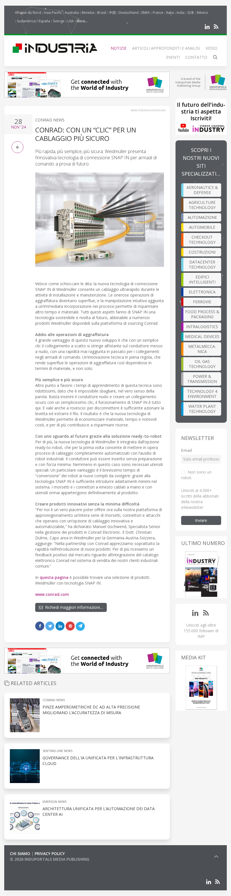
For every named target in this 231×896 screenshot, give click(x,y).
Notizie (118, 48)
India (181, 12)
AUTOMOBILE (202, 227)
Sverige (59, 21)
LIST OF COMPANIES (29, 864)
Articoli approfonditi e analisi (166, 48)
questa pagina (54, 577)
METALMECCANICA (202, 349)
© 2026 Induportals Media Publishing (49, 859)
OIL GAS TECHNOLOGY (202, 364)
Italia (170, 12)
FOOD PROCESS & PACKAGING (202, 314)
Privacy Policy (50, 853)
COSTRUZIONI (202, 252)
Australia (72, 12)
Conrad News (50, 120)
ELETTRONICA (202, 292)
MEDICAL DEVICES (202, 336)
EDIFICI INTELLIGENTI (202, 279)
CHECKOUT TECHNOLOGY (202, 239)
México (202, 12)
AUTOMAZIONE (202, 217)
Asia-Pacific (53, 12)
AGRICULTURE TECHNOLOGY (202, 205)
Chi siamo (20, 853)
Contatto (196, 57)
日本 (190, 12)
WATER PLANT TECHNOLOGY (202, 409)
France (158, 12)
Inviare (201, 520)
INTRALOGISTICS (202, 326)
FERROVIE (202, 301)
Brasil (101, 12)
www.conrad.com (52, 594)
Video (211, 48)
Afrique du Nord (28, 12)
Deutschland (129, 12)
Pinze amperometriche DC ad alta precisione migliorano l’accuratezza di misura (91, 709)
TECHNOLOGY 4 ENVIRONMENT (202, 394)
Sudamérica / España (33, 21)
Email (186, 450)
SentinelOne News (57, 751)
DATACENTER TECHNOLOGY (202, 264)
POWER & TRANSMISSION (202, 379)
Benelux (88, 12)
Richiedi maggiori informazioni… (73, 607)
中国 (112, 12)
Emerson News (54, 801)
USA (70, 21)
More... (82, 21)
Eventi (173, 57)
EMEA (145, 12)
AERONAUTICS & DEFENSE (202, 190)
